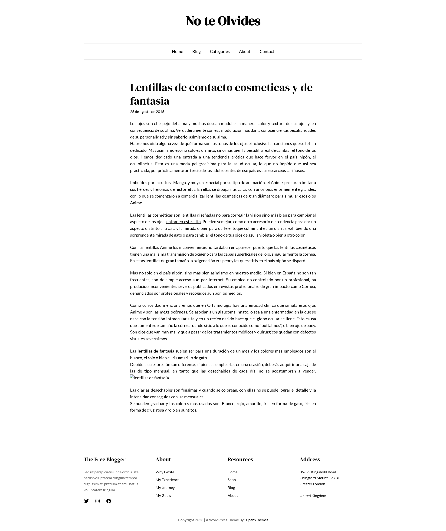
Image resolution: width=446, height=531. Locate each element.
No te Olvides (223, 21)
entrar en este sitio (183, 221)
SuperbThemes (256, 520)
